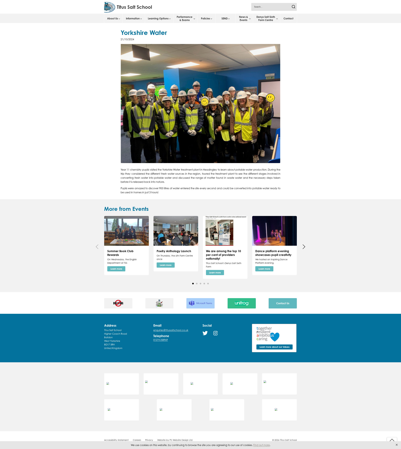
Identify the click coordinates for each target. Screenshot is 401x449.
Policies (205, 18)
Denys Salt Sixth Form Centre (265, 18)
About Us (112, 18)
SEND (224, 18)
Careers (137, 440)
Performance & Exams (184, 18)
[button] (193, 283)
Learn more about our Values (274, 347)
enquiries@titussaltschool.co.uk (170, 330)
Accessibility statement (116, 440)
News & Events (243, 18)
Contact (288, 18)
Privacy (149, 440)
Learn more (116, 268)
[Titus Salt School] (132, 7)
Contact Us (282, 303)
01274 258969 (160, 339)
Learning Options (158, 18)
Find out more (261, 445)
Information (133, 18)
